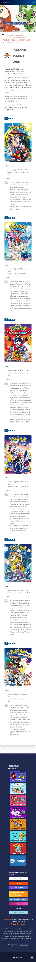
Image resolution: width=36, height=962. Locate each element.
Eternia (18, 883)
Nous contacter (18, 913)
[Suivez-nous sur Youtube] (19, 957)
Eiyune (18, 908)
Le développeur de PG (18, 899)
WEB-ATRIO (24, 945)
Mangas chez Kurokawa (21, 40)
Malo (18, 904)
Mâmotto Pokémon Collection (18, 893)
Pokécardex (18, 879)
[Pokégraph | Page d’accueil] (18, 23)
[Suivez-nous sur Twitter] (17, 957)
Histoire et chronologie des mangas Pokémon (14, 37)
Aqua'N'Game (18, 888)
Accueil (10, 35)
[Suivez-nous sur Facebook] (14, 957)
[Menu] (33, 2)
